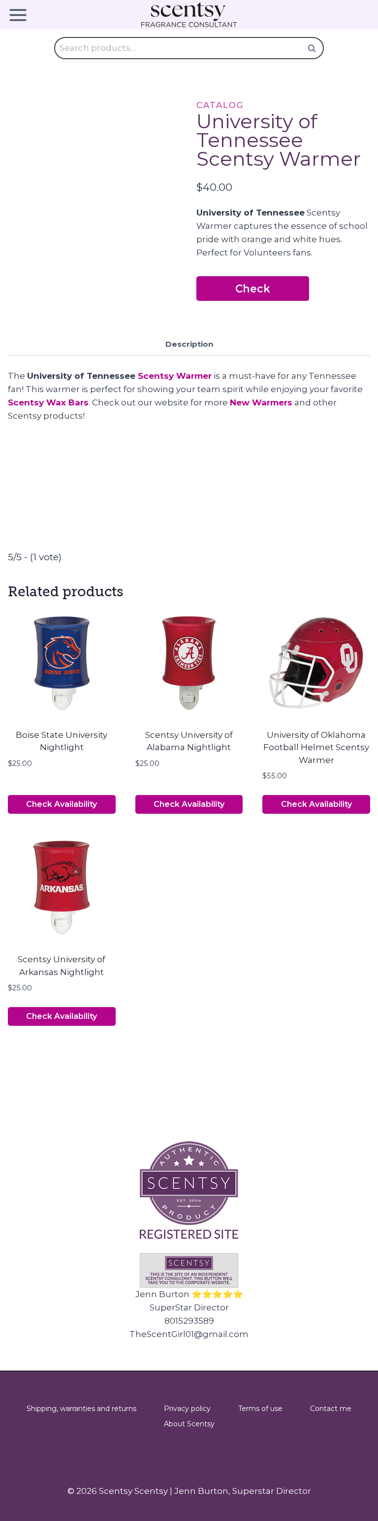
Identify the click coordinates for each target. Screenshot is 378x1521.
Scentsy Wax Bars (48, 402)
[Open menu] (21, 15)
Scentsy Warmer (175, 376)
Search (314, 48)
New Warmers (261, 402)
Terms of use (260, 1408)
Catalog (220, 105)
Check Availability (253, 291)
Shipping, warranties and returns (81, 1408)
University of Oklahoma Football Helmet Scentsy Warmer (316, 747)
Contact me (330, 1408)
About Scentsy (189, 1423)
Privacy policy (187, 1408)
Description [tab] (189, 344)
